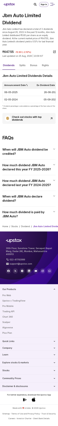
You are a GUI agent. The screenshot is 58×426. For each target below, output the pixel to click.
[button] (8, 65)
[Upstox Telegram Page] (22, 271)
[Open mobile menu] (52, 4)
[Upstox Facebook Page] (8, 271)
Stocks (14, 226)
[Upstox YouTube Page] (35, 271)
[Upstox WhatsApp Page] (49, 271)
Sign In (44, 4)
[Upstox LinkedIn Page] (29, 271)
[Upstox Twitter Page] (15, 271)
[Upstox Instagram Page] (42, 271)
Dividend (25, 226)
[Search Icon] (36, 4)
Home (5, 226)
